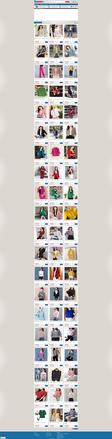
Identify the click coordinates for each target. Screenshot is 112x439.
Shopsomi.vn (55, 438)
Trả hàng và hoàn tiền (48, 433)
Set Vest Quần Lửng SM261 (54, 200)
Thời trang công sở (39, 1)
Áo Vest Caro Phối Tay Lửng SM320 (55, 139)
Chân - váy (46, 4)
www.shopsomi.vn (61, 437)
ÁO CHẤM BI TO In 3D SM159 (40, 422)
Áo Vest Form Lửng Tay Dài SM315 (70, 139)
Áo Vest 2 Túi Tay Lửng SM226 (69, 260)
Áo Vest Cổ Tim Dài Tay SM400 (54, 38)
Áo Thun (56, 4)
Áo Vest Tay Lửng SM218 (53, 281)
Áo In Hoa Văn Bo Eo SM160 (69, 402)
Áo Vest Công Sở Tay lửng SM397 (69, 38)
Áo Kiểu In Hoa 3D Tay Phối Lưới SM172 (70, 362)
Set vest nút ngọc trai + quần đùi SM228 (41, 260)
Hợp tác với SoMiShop (37, 434)
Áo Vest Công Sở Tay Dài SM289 (69, 159)
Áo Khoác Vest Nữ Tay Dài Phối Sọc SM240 (41, 241)
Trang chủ (35, 432)
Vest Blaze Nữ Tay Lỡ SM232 (54, 240)
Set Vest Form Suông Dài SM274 (69, 119)
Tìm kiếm (67, 1)
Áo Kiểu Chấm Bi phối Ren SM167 (55, 382)
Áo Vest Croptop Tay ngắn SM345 (54, 119)
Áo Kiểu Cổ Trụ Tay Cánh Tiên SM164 (41, 402)
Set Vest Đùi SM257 (38, 220)
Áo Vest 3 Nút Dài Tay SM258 (69, 200)
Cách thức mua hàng (48, 434)
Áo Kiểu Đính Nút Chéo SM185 (54, 341)
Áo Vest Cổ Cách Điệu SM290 (54, 159)
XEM (46, 62)
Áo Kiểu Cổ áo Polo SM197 (39, 321)
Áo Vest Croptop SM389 (38, 58)
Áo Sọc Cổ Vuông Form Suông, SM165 (70, 382)
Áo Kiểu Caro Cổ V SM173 (53, 361)
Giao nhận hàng (48, 432)
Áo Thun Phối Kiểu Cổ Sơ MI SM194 (55, 321)
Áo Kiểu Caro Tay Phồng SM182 (69, 341)
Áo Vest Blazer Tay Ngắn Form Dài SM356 (56, 100)
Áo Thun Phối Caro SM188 (39, 341)
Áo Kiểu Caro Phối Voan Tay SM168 (40, 382)
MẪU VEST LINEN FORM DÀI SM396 (55, 58)
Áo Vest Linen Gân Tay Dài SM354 (40, 119)
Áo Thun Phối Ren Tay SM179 (39, 361)
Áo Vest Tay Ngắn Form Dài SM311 (40, 159)
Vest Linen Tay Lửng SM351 (68, 99)
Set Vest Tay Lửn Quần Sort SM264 (40, 200)
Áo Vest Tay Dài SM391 (68, 58)
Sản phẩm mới (38, 22)
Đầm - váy (41, 4)
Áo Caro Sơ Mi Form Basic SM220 (70, 240)
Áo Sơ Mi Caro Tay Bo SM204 (39, 301)
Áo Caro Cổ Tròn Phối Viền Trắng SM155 (70, 423)
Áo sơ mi (37, 4)
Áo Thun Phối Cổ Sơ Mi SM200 (54, 301)
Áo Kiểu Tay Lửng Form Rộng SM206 (70, 281)
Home (34, 4)
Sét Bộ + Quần (51, 4)
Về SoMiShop (35, 433)
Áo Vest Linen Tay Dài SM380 (39, 99)
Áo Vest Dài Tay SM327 (38, 139)
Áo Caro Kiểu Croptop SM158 (54, 422)
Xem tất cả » (76, 22)
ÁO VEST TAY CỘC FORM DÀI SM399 (41, 38)
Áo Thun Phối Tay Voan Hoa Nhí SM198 (70, 301)
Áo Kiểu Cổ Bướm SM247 (68, 220)
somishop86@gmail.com (61, 436)
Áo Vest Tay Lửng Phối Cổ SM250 (55, 220)
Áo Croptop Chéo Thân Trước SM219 (41, 281)
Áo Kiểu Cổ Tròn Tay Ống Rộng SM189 (70, 321)
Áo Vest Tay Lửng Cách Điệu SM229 (55, 260)
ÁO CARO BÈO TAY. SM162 (54, 402)
